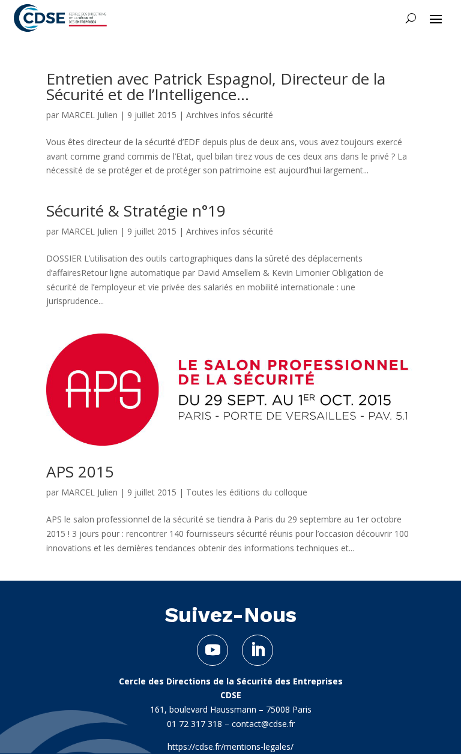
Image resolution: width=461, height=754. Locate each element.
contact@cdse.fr (263, 723)
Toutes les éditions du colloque (246, 492)
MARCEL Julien (89, 115)
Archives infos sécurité (229, 115)
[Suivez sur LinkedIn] (257, 650)
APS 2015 (80, 471)
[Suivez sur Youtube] (212, 650)
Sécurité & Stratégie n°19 (136, 210)
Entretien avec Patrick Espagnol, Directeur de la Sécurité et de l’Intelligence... (215, 86)
